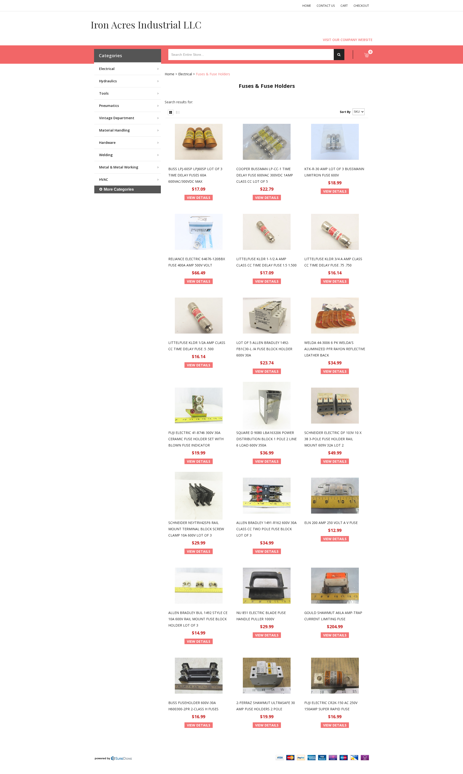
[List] (178, 112)
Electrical (107, 68)
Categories (110, 55)
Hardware (107, 142)
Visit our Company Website (348, 39)
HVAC (103, 179)
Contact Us (326, 6)
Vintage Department (116, 118)
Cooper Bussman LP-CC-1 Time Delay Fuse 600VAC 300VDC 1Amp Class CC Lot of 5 (264, 175)
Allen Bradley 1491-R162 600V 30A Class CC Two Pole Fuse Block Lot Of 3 (266, 528)
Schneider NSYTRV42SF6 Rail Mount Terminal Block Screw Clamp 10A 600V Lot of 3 (196, 528)
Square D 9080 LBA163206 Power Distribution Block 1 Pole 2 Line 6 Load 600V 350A (266, 438)
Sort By (345, 112)
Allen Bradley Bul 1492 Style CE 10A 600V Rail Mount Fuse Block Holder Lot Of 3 (197, 619)
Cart (344, 6)
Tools (104, 93)
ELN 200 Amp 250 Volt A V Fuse (331, 522)
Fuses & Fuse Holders (213, 74)
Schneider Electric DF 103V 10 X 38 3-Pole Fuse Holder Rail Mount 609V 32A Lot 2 (332, 438)
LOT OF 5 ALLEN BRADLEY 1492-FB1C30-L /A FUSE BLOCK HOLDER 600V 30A (264, 348)
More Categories (119, 189)
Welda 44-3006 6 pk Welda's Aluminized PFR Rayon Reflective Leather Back (334, 348)
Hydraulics (108, 81)
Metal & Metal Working (118, 167)
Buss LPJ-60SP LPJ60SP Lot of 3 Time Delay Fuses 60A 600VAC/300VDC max (195, 175)
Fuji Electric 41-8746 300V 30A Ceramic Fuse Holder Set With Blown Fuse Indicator (196, 438)
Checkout (361, 6)
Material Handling (114, 130)
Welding (106, 155)
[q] (339, 54)
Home (306, 6)
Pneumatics (109, 105)
